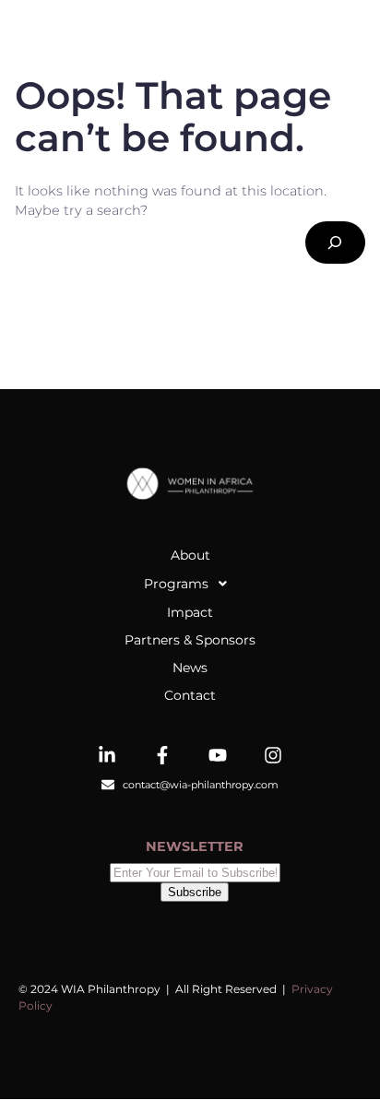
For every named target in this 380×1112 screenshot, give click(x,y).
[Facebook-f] (162, 755)
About (190, 555)
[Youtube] (217, 755)
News (190, 667)
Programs (176, 583)
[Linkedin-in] (107, 755)
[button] (190, 583)
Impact (190, 612)
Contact (190, 695)
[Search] (334, 242)
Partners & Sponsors (190, 640)
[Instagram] (273, 755)
